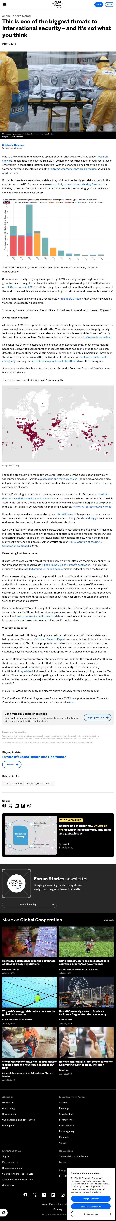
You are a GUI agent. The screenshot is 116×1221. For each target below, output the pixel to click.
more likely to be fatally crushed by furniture (76, 184)
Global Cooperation (16, 16)
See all (109, 920)
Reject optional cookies (90, 1206)
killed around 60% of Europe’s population (66, 564)
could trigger (90, 518)
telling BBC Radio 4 (72, 298)
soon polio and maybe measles (59, 478)
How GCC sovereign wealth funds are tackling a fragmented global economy (83, 1013)
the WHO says (65, 514)
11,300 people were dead (97, 337)
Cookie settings (91, 1214)
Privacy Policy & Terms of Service (58, 1204)
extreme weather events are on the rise (73, 168)
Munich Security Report (51, 639)
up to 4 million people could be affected (55, 361)
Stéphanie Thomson (13, 145)
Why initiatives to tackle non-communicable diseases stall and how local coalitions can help (29, 1064)
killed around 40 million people (44, 568)
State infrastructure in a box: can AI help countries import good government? (84, 962)
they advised (25, 671)
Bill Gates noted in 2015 (19, 287)
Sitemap (58, 1209)
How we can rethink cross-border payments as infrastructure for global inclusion (86, 1063)
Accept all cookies (91, 1199)
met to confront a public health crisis (38, 616)
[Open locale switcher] (3, 1212)
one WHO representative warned (92, 506)
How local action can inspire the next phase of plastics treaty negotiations (29, 962)
